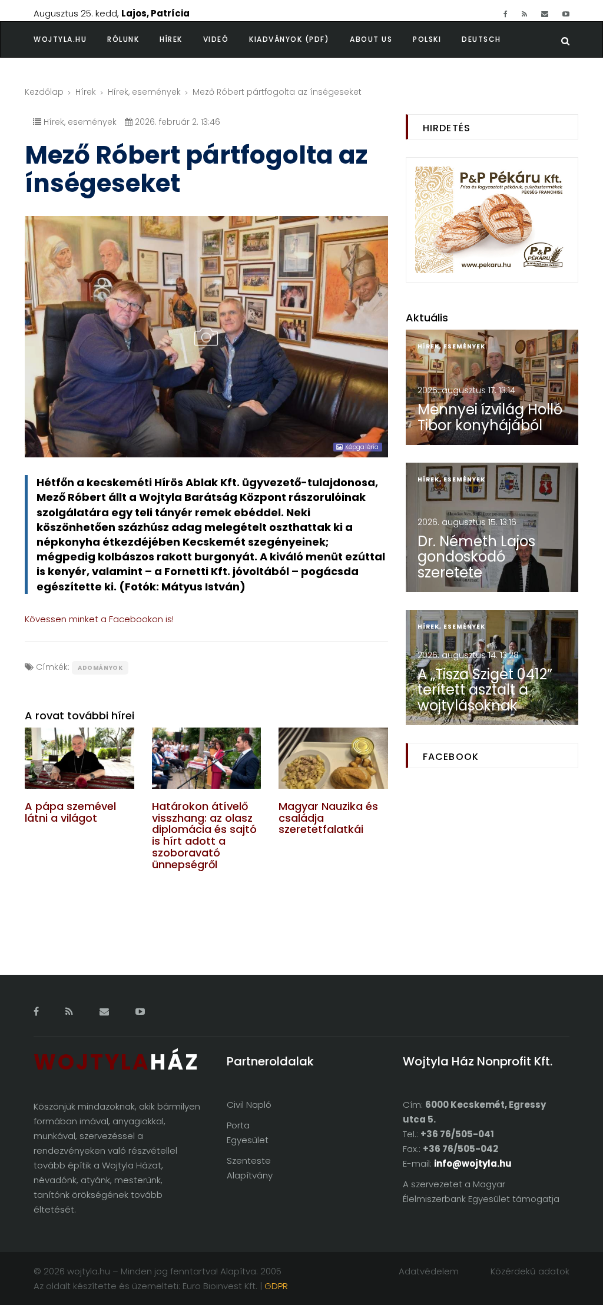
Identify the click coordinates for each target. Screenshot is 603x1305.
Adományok (100, 667)
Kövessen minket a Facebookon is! (99, 619)
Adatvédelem (429, 1271)
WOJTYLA (117, 1062)
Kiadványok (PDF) (289, 39)
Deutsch (481, 39)
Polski (427, 39)
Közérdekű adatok (530, 1271)
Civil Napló (249, 1104)
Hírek (171, 39)
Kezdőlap (44, 92)
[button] (133, 39)
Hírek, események (144, 92)
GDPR (276, 1286)
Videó (216, 39)
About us (371, 39)
